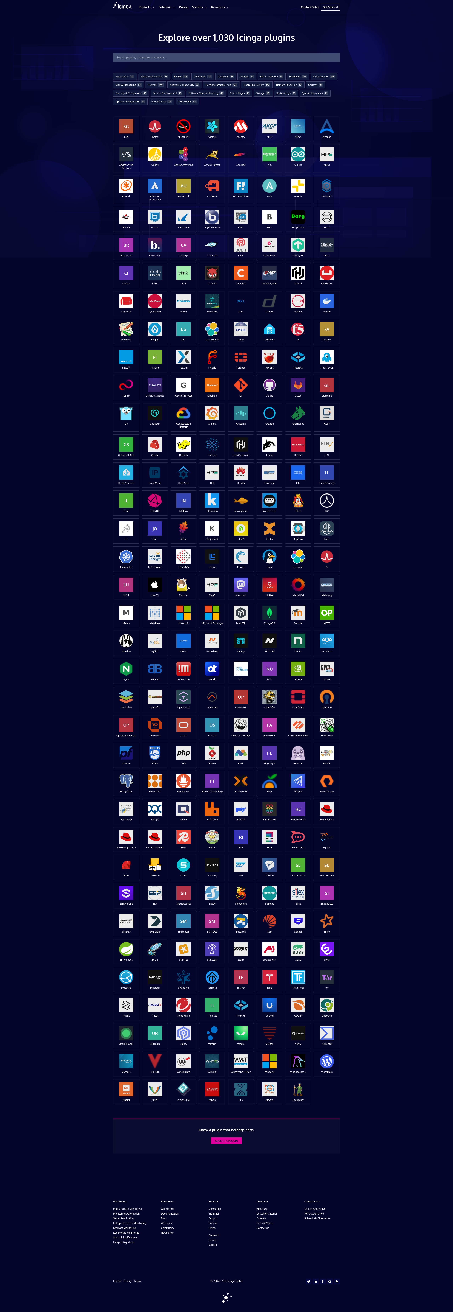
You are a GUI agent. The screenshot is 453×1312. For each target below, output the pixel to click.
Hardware (297, 76)
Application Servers (154, 76)
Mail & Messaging (128, 84)
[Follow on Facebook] (323, 1281)
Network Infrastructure (220, 84)
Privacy (128, 1281)
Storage (262, 93)
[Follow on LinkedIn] (316, 1281)
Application (124, 76)
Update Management (130, 101)
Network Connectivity (184, 84)
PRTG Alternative (314, 1213)
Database (225, 76)
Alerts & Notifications (125, 1237)
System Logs (285, 93)
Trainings (214, 1213)
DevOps (246, 76)
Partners (261, 1218)
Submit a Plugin (226, 1140)
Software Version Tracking (205, 93)
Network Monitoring (124, 1227)
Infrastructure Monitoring (127, 1208)
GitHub (213, 1244)
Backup (180, 76)
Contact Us (263, 1227)
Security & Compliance (131, 93)
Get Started (167, 1208)
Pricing (213, 1223)
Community (167, 1227)
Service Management (167, 93)
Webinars (166, 1223)
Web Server (187, 101)
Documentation (170, 1213)
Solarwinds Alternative (317, 1218)
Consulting (215, 1208)
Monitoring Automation (126, 1213)
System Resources (314, 93)
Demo (212, 1227)
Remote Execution (288, 84)
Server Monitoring (123, 1218)
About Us (262, 1208)
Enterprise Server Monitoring (129, 1223)
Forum (212, 1239)
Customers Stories (267, 1213)
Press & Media (265, 1223)
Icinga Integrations (124, 1242)
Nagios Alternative (315, 1208)
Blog (163, 1218)
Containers (202, 76)
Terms (137, 1281)
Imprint (117, 1281)
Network (155, 84)
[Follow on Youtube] (330, 1281)
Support (213, 1218)
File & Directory (271, 76)
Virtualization (161, 101)
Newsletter (167, 1232)
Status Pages (239, 93)
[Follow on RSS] (337, 1281)
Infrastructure (323, 76)
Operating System (256, 84)
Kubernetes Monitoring (126, 1232)
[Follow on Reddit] (308, 1281)
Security (315, 84)
